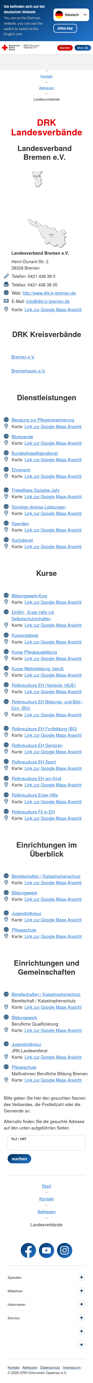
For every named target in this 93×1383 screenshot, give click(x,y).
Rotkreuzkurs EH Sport (34, 762)
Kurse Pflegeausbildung (34, 652)
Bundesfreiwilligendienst (35, 453)
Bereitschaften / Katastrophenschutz (46, 876)
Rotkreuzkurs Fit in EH (33, 812)
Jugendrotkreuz (26, 913)
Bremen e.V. (23, 357)
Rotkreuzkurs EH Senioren (37, 745)
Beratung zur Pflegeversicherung (43, 420)
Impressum (72, 1367)
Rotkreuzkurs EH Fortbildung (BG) (44, 728)
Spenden (65, 47)
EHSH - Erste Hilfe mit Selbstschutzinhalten (32, 615)
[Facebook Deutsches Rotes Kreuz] (28, 1250)
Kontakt (14, 1367)
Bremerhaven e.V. (28, 371)
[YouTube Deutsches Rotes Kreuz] (46, 1250)
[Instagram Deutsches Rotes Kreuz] (64, 1250)
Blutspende (22, 436)
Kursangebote (25, 635)
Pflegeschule (24, 930)
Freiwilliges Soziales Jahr (36, 490)
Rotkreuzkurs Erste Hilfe (35, 795)
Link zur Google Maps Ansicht (53, 309)
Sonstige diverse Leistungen (39, 507)
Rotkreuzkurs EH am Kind (36, 778)
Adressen (29, 1367)
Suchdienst (22, 540)
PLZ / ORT (18, 1139)
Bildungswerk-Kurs (29, 595)
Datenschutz (50, 1367)
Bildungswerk (24, 892)
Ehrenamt (21, 470)
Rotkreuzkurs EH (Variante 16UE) (44, 685)
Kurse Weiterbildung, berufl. (38, 668)
